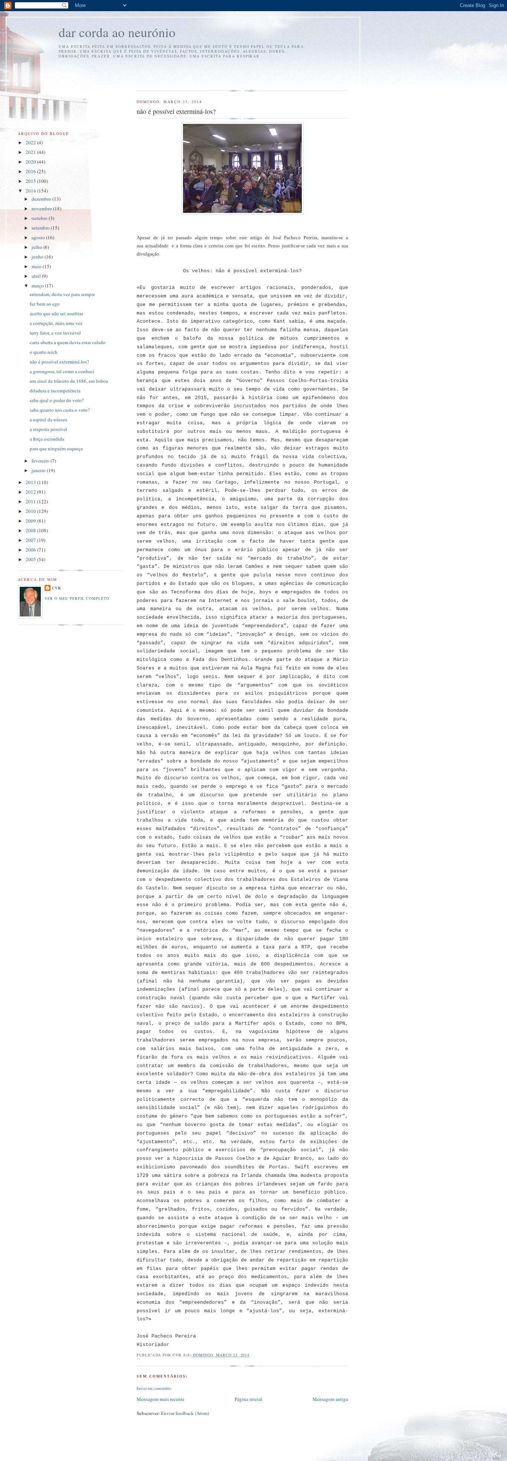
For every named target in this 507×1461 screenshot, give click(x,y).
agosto (39, 237)
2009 (31, 520)
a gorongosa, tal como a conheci (62, 371)
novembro (42, 208)
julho (37, 247)
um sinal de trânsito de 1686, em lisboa (69, 381)
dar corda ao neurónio (117, 32)
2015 (31, 181)
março (38, 285)
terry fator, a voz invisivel (55, 332)
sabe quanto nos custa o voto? (60, 410)
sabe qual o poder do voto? (57, 400)
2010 (31, 511)
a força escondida (47, 438)
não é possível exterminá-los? (59, 361)
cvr (56, 587)
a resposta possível (48, 429)
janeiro (39, 470)
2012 (31, 491)
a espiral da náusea (48, 419)
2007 (31, 540)
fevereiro (41, 460)
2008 (31, 530)
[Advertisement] (180, 73)
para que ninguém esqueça (56, 448)
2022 (31, 142)
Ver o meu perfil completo (77, 598)
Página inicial (248, 1399)
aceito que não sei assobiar (56, 313)
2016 (31, 171)
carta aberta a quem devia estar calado (67, 342)
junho (38, 256)
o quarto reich (44, 352)
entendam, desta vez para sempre (62, 294)
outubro (40, 218)
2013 (31, 482)
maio (37, 266)
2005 (31, 559)
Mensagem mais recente (160, 1399)
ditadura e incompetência (55, 390)
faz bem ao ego (45, 303)
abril (37, 276)
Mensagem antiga (330, 1399)
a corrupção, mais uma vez (56, 323)
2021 (31, 152)
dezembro (42, 198)
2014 (31, 190)
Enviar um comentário (154, 1388)
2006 (31, 549)
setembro (41, 227)
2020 (31, 161)
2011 (31, 501)
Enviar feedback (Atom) (185, 1413)
